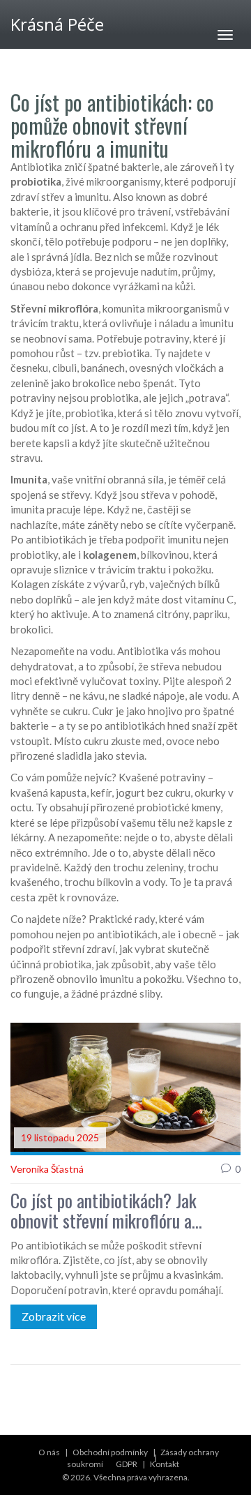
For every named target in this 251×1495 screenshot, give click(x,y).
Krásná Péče (57, 24)
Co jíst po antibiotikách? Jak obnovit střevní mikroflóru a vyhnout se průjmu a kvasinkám (111, 1211)
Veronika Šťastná (47, 1169)
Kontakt (164, 1464)
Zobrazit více (54, 1316)
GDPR (126, 1464)
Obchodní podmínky (110, 1452)
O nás (49, 1452)
